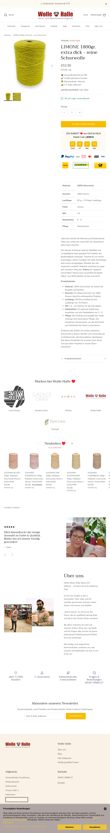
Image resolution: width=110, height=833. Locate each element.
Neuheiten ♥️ (55, 443)
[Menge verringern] (64, 112)
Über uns (62, 749)
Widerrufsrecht (12, 781)
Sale (65, 26)
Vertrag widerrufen (17, 799)
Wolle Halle (74, 40)
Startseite (11, 26)
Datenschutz (11, 786)
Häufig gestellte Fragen (68, 762)
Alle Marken (40, 26)
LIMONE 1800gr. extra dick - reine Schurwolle (29, 35)
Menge (64, 106)
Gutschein (76, 26)
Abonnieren (75, 716)
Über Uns (99, 26)
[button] (105, 4)
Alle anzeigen (55, 448)
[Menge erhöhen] (79, 112)
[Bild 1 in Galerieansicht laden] (29, 64)
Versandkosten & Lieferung (17, 777)
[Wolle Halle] (55, 15)
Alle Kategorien (65, 758)
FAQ (87, 26)
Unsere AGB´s (12, 790)
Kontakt (61, 782)
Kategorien (25, 26)
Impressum (10, 794)
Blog (60, 753)
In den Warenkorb (83, 124)
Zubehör (54, 26)
